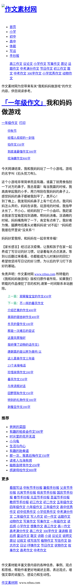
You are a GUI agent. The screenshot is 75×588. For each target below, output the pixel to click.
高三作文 (16, 63)
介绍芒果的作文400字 (22, 310)
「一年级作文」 (24, 102)
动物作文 (16, 521)
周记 (64, 63)
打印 (22, 123)
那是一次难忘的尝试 (21, 330)
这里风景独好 (17, 337)
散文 (33, 536)
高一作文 (64, 526)
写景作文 (29, 521)
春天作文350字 (17, 379)
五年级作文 (65, 502)
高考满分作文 (19, 531)
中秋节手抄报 (32, 487)
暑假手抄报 (51, 487)
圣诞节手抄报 (60, 497)
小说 (48, 536)
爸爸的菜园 (18, 427)
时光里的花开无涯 (22, 436)
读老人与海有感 (21, 460)
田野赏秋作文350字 (20, 393)
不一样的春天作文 (32, 303)
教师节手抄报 (19, 502)
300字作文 (34, 73)
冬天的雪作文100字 (20, 324)
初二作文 (49, 502)
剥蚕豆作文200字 (19, 407)
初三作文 (60, 68)
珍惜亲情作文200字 (20, 372)
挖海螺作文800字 (19, 158)
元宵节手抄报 (26, 492)
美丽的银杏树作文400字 (23, 317)
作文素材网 (10, 582)
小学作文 (40, 63)
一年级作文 (10, 123)
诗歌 (41, 536)
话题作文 (64, 516)
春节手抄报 (22, 497)
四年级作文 (18, 507)
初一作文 (50, 516)
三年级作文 (51, 507)
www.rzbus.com (44, 274)
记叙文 (21, 540)
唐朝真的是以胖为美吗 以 (24, 351)
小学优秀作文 (52, 73)
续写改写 (33, 540)
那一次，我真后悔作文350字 (30, 455)
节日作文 (46, 68)
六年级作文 (34, 507)
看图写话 (16, 487)
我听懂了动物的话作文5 (23, 344)
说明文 (67, 536)
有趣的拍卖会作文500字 (26, 431)
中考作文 (20, 73)
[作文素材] (19, 9)
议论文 (28, 63)
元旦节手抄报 (40, 497)
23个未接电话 (17, 365)
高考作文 (26, 550)
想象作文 (36, 526)
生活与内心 (18, 446)
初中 (13, 36)
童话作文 (23, 536)
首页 (13, 27)
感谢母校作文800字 (23, 470)
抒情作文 (33, 545)
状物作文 (60, 545)
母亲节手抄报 (46, 492)
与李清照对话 (17, 386)
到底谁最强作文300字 (22, 151)
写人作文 (36, 516)
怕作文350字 (16, 144)
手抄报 (14, 55)
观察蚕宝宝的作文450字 (35, 296)
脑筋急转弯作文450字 (25, 465)
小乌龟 (14, 441)
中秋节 (12, 130)
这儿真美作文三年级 (21, 358)
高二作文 (36, 531)
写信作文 (60, 540)
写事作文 (53, 63)
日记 (23, 545)
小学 (13, 31)
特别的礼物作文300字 (22, 400)
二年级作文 (22, 516)
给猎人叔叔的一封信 (21, 137)
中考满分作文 (29, 68)
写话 (13, 51)
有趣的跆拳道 (19, 451)
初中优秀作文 (26, 511)
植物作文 (47, 540)
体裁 (13, 46)
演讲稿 (63, 531)
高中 (13, 41)
